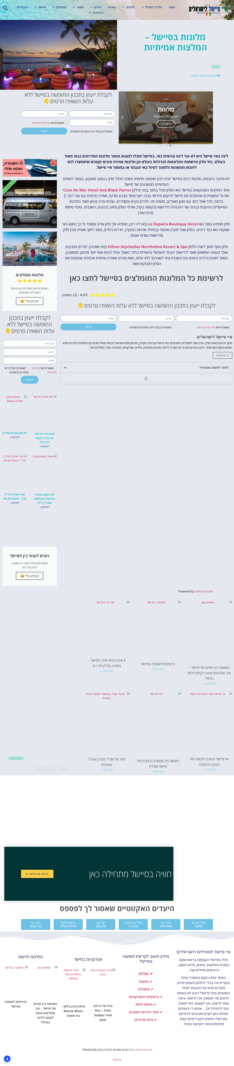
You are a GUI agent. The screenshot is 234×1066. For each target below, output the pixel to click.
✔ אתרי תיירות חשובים (146, 1012)
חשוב (80, 7)
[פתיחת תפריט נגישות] (7, 1059)
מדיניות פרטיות (144, 1050)
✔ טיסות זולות (146, 1005)
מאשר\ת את (48, 123)
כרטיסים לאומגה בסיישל (158, 663)
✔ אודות (146, 973)
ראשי (172, 7)
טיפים (97, 7)
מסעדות (61, 7)
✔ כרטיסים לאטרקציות (146, 997)
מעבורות (22, 7)
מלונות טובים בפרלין (15, 433)
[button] (5, 8)
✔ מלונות (145, 982)
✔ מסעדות (146, 989)
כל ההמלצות (222, 355)
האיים (112, 7)
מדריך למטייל (153, 7)
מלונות (130, 7)
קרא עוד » (209, 683)
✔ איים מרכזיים (145, 1020)
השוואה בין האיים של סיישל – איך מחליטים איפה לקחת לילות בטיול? (209, 673)
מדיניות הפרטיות (41, 123)
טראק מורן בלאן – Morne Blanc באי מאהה (73, 1011)
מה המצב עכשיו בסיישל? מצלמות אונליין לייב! (44, 499)
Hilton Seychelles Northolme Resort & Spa (147, 246)
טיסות (42, 7)
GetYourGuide (203, 591)
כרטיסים (98, 13)
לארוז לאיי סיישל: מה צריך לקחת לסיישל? (44, 438)
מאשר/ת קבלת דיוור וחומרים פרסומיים (91, 131)
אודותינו (117, 1060)
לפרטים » (44, 446)
